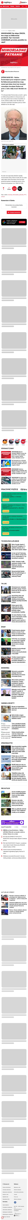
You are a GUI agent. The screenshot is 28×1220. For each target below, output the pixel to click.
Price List (16, 1196)
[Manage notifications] (2, 1217)
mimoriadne (16, 194)
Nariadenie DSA (6, 1199)
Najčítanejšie (6, 827)
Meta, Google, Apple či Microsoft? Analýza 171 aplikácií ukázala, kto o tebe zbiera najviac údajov (19, 547)
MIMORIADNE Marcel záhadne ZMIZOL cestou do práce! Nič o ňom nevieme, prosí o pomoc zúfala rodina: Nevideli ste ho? (19, 455)
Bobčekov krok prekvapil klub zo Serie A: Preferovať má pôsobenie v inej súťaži (19, 651)
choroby (10, 194)
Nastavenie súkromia (7, 1192)
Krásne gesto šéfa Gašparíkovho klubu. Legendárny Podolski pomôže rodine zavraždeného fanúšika (18, 608)
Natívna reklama (17, 1199)
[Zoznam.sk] (18, 1214)
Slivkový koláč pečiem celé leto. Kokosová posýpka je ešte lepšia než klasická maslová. (19, 734)
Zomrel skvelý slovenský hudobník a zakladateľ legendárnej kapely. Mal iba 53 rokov (14, 851)
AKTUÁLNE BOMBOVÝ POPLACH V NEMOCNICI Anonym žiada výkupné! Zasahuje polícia (15, 838)
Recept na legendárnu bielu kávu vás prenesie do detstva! (19, 708)
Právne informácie (6, 1187)
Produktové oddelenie (7, 1207)
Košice (13, 30)
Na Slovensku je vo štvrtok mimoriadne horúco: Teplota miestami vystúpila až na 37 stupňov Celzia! (19, 463)
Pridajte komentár (15, 212)
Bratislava (6, 6)
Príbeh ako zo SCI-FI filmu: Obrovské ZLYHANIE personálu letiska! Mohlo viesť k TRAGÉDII (19, 758)
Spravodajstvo (6, 1204)
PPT (25, 194)
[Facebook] (15, 1202)
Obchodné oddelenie (7, 1209)
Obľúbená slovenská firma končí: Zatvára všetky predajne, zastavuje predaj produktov (14, 857)
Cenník (15, 1194)
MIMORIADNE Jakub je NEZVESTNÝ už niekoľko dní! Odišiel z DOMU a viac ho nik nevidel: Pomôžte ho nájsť (19, 471)
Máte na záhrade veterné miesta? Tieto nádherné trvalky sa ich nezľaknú (19, 810)
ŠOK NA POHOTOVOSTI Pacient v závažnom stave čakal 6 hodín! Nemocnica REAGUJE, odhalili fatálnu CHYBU (14, 845)
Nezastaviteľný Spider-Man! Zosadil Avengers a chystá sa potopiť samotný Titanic (19, 573)
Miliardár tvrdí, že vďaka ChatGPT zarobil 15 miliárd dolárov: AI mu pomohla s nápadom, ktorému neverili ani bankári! (19, 694)
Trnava (12, 6)
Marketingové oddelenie (8, 1214)
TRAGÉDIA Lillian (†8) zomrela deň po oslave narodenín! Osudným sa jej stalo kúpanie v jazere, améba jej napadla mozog (19, 776)
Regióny (10, 30)
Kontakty (5, 1201)
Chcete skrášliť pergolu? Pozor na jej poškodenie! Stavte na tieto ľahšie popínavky (19, 794)
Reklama (16, 1184)
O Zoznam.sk (6, 1184)
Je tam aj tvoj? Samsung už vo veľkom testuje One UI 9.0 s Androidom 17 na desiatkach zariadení (19, 555)
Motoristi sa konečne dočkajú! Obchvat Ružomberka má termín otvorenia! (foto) (18, 673)
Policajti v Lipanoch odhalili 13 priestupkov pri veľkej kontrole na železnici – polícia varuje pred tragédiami (18, 898)
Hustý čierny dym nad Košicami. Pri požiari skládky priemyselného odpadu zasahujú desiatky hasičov (19, 599)
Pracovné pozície (9, 489)
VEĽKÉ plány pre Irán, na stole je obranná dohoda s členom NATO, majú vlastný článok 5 (19, 767)
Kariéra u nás (5, 1194)
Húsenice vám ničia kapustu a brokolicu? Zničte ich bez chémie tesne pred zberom (18, 802)
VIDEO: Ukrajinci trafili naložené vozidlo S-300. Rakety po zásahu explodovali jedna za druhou (19, 565)
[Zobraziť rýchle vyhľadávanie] (22, 6)
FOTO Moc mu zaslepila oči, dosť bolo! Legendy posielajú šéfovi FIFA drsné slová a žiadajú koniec (18, 642)
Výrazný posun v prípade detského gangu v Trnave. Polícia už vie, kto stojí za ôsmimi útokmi (19, 589)
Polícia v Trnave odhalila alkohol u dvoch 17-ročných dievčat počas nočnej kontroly (18, 911)
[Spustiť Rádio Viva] (12, 821)
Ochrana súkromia (7, 1189)
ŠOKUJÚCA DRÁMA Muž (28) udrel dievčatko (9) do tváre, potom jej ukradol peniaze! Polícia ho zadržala (18, 905)
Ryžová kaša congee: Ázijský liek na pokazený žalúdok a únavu (18, 716)
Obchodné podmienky (18, 1192)
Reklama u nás (17, 1187)
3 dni (16, 827)
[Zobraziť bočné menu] (26, 6)
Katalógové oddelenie (7, 1212)
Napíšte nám (5, 1196)
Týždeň (24, 827)
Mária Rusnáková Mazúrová (12, 71)
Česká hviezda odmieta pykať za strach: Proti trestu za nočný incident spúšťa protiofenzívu (19, 632)
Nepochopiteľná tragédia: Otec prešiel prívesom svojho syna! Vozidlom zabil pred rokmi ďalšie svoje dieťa (19, 750)
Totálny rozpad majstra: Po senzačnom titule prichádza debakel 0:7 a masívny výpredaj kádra (19, 659)
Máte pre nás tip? (6, 1216)
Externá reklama (17, 1189)
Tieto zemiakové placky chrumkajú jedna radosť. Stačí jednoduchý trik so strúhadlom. (18, 726)
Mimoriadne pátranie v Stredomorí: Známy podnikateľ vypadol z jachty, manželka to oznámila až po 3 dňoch (19, 683)
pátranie (21, 194)
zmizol (3, 196)
